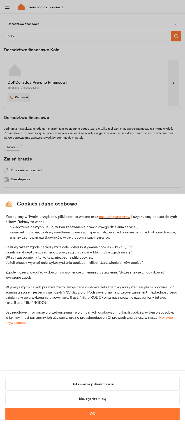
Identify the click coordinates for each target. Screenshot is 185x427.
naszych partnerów (114, 217)
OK (92, 414)
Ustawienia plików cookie (93, 384)
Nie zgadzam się (92, 399)
